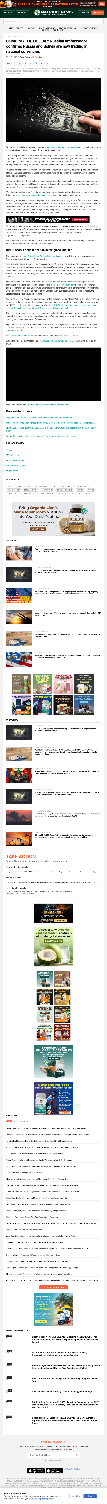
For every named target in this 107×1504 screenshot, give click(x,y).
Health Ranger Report (16, 1331)
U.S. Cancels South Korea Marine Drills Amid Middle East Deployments (34, 1153)
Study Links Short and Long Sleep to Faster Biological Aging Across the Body (37, 1261)
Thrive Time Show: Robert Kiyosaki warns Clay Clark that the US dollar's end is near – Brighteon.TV (50, 423)
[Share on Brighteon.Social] (8, 63)
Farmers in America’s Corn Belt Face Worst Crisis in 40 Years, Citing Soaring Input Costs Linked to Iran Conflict (51, 1223)
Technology (58, 30)
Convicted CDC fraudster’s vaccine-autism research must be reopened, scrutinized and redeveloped (47, 1249)
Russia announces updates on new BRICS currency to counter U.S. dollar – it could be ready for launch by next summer (67, 772)
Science (45, 30)
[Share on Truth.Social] (36, 63)
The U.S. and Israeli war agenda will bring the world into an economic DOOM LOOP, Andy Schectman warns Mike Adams (67, 793)
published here (47, 1485)
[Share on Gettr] (41, 63)
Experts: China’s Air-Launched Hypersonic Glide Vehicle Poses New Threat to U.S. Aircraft (42, 1192)
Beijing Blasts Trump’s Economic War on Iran (24, 1230)
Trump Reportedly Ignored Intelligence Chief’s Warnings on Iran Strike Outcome (39, 1160)
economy (33, 71)
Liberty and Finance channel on (47, 404)
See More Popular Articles (53, 1287)
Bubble (25, 69)
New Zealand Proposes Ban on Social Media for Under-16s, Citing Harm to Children (39, 1141)
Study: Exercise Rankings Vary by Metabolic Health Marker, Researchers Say (37, 1198)
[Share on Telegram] (25, 63)
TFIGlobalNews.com (15, 460)
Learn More (76, 1496)
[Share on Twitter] (19, 63)
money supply (61, 71)
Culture (31, 28)
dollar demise (47, 490)
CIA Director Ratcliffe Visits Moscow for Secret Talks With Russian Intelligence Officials (42, 1185)
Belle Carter (25, 57)
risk (7, 73)
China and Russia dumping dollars (57, 341)
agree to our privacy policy (41, 1498)
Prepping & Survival (89, 28)
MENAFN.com (12, 455)
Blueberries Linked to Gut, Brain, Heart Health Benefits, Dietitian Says (34, 1242)
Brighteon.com (12, 470)
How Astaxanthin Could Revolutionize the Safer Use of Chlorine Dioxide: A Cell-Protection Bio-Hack (46, 1128)
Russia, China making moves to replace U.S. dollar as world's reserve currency (41, 436)
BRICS (19, 69)
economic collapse (20, 71)
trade (18, 73)
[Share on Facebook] (14, 63)
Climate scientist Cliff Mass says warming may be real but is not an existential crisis (39, 1274)
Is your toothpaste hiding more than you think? (25, 1172)
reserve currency (91, 71)
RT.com (9, 450)
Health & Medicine (47, 28)
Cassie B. (48, 546)
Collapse (44, 69)
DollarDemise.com (19, 335)
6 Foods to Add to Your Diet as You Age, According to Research (32, 1217)
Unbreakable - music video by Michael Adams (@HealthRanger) (63, 1391)
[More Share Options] (47, 63)
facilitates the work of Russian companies (37, 195)
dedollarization (88, 69)
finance (40, 71)
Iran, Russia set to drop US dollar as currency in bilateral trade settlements (40, 417)
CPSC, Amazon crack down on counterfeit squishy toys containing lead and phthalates (41, 1166)
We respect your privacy (53, 1461)
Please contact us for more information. (20, 893)
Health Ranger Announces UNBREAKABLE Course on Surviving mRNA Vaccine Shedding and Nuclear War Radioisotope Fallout (66, 1366)
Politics (19, 28)
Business (15, 36)
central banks (34, 69)
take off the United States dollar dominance (42, 256)
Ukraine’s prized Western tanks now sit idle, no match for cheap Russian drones (38, 1179)
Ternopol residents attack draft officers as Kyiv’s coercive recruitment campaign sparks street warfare (47, 1134)
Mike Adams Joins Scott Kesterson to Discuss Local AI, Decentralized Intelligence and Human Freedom (59, 1353)
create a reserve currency (62, 285)
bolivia (13, 69)
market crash (49, 71)
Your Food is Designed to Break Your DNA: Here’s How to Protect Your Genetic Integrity (42, 1147)
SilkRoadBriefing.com (15, 465)
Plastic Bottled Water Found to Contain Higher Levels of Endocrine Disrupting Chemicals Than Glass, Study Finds (52, 1280)
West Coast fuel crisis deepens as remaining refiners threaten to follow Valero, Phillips (41, 1236)
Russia (12, 73)
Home (10, 28)
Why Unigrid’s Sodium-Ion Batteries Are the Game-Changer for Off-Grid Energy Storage (42, 1268)
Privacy (58, 1478)
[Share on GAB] (30, 63)
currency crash (63, 69)
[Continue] (77, 1455)
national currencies (76, 71)
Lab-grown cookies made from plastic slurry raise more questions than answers (38, 1204)
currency (52, 69)
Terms (65, 1478)
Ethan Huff (48, 567)
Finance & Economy (67, 28)
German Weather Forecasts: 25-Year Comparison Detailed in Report (33, 1255)
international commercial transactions (62, 147)
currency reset (76, 69)
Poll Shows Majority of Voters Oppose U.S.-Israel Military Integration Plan (36, 1211)
